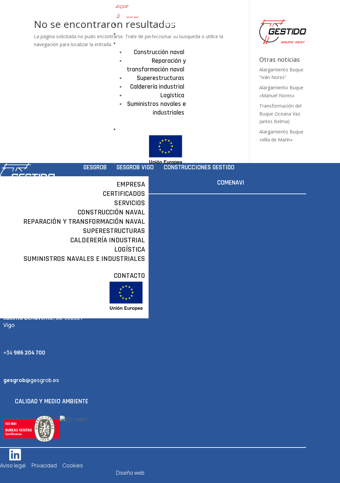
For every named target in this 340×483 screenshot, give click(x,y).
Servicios (171, 43)
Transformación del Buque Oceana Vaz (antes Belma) (280, 114)
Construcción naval (159, 52)
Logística (172, 95)
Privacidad (44, 465)
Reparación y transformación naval (156, 65)
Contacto (171, 129)
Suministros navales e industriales (156, 108)
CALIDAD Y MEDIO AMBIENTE (51, 401)
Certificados (166, 34)
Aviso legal (13, 465)
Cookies (73, 465)
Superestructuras (160, 78)
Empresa (172, 25)
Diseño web (130, 472)
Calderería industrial (157, 87)
